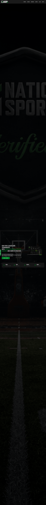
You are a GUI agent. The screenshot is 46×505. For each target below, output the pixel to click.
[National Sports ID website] (4, 2)
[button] (25, 2)
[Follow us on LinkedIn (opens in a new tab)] (0, 252)
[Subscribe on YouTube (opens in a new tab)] (0, 253)
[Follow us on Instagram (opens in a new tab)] (0, 254)
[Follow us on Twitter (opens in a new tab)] (0, 251)
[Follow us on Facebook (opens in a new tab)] (0, 250)
